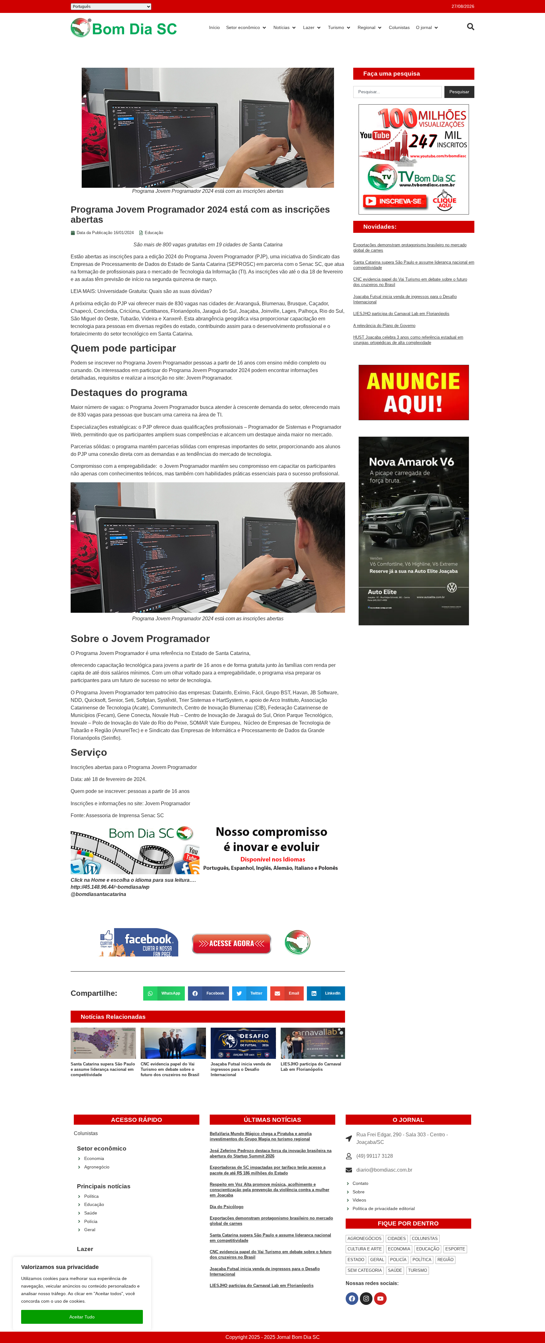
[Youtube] (380, 1298)
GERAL (377, 1259)
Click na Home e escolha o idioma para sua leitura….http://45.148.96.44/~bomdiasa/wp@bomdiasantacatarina (133, 887)
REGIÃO (445, 1259)
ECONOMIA (399, 1249)
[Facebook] (352, 1298)
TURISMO (417, 1270)
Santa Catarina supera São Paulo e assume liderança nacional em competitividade (103, 1069)
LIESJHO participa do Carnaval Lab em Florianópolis (401, 313)
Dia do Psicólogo (226, 1206)
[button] (164, 993)
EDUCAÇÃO (427, 1249)
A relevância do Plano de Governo (384, 325)
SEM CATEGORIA (365, 1270)
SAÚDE (395, 1270)
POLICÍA (398, 1259)
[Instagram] (366, 1298)
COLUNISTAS (425, 1238)
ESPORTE (455, 1249)
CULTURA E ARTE (365, 1249)
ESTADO (356, 1259)
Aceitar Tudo (82, 1316)
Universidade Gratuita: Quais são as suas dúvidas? (154, 291)
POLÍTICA (422, 1259)
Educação (154, 232)
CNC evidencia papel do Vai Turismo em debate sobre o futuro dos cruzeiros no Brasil (170, 1069)
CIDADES (397, 1238)
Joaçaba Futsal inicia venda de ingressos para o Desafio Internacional (241, 1069)
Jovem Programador (208, 378)
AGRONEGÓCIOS (365, 1238)
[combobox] (397, 92)
